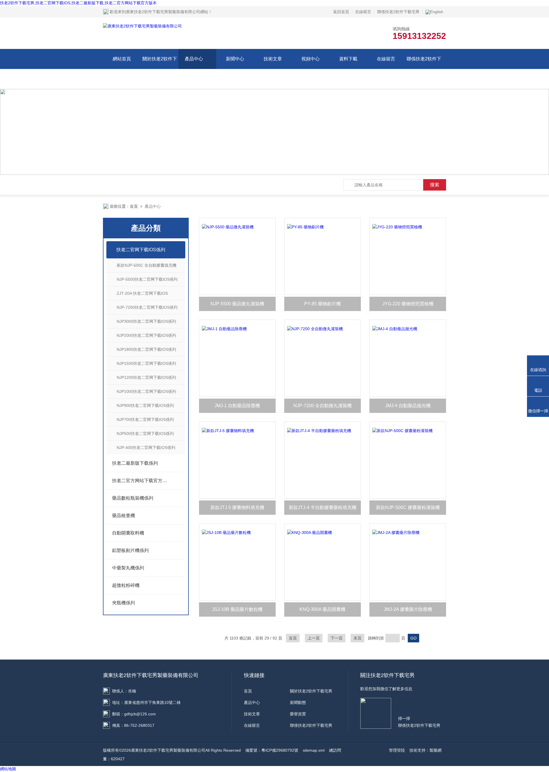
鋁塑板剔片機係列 (130, 550)
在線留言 (363, 11)
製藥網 (435, 750)
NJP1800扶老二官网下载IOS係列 (146, 349)
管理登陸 (397, 750)
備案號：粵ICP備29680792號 (271, 750)
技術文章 (273, 58)
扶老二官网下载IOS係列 (140, 249)
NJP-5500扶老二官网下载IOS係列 (147, 279)
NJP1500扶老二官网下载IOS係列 (146, 363)
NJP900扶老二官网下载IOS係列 (145, 405)
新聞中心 (235, 58)
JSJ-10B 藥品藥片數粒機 (237, 609)
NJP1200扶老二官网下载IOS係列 (146, 377)
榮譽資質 (298, 714)
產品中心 (194, 58)
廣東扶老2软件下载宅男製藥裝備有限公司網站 (167, 11)
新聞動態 (298, 702)
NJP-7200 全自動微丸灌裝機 (322, 405)
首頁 (134, 206)
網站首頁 (122, 58)
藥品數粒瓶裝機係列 (132, 498)
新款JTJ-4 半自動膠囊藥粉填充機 (322, 507)
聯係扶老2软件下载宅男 (398, 11)
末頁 (357, 638)
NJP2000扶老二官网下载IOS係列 (146, 335)
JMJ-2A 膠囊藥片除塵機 (408, 609)
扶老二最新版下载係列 (135, 463)
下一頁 (337, 638)
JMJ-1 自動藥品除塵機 (237, 405)
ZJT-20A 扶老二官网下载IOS (142, 293)
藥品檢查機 (123, 515)
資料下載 (348, 58)
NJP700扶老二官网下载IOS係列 (145, 419)
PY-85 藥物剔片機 (322, 303)
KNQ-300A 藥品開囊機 (322, 609)
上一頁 (314, 638)
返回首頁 (341, 11)
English (436, 11)
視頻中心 (310, 58)
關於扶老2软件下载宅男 (159, 68)
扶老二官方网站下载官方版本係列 (141, 480)
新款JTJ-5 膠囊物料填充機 (237, 507)
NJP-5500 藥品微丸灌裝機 (237, 303)
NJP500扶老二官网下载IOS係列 (145, 433)
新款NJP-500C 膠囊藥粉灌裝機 (408, 507)
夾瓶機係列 (123, 602)
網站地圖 (8, 769)
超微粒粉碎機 (126, 585)
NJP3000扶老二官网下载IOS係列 (146, 321)
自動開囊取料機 (128, 532)
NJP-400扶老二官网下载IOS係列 (146, 447)
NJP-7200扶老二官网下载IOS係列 (147, 307)
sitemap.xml (314, 750)
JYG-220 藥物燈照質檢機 (407, 303)
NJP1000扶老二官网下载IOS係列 (146, 391)
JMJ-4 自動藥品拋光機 (408, 405)
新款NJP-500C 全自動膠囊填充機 (146, 265)
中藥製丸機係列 (128, 567)
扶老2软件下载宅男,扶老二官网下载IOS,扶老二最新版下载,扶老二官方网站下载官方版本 (78, 3)
